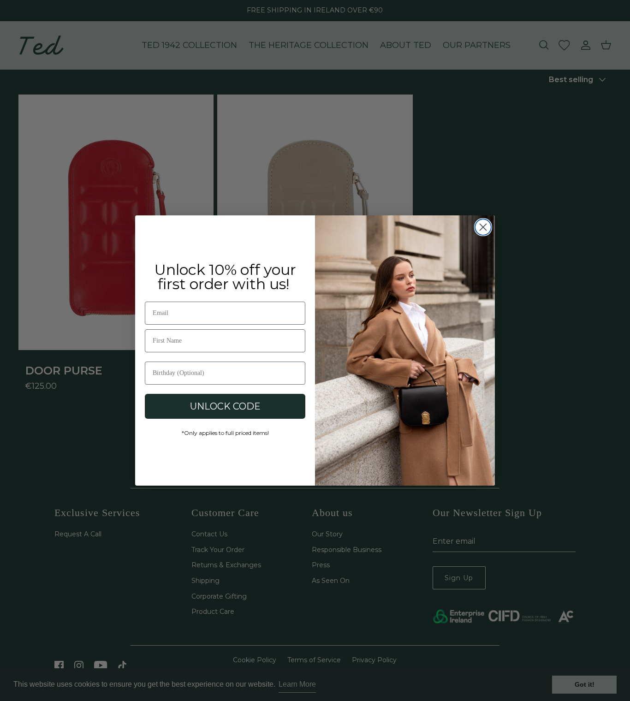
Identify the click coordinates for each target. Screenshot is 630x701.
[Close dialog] (483, 227)
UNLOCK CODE (225, 406)
